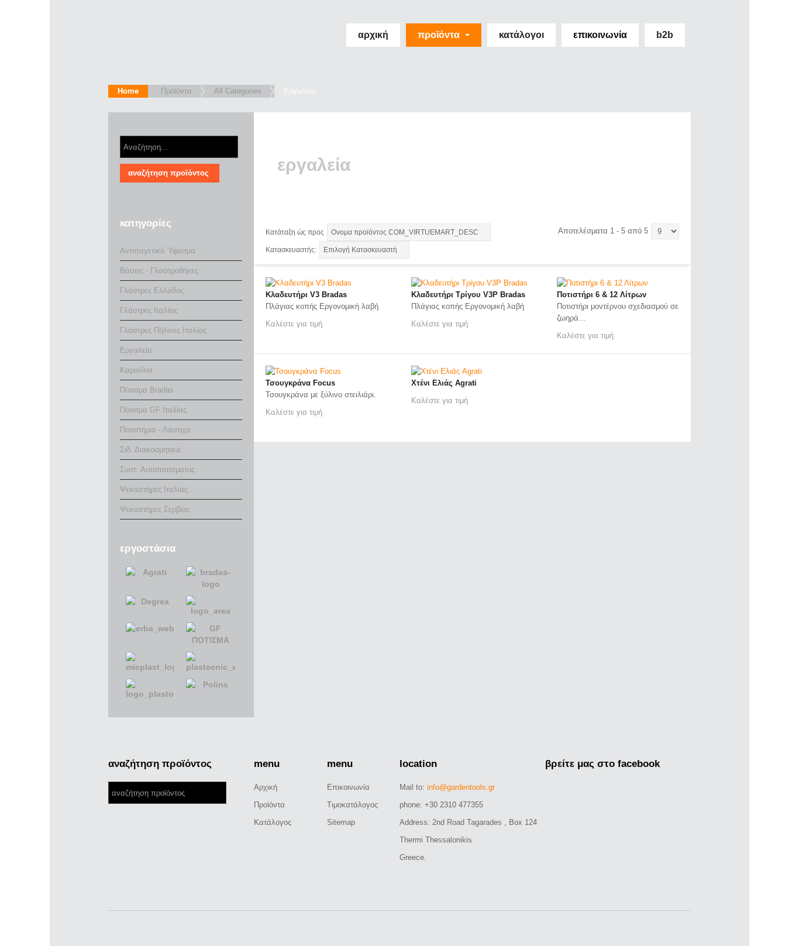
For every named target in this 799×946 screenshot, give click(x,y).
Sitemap (341, 822)
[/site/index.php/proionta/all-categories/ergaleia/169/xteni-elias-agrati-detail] (446, 371)
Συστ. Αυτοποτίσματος (157, 469)
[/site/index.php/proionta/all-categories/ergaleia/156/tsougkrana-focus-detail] (303, 371)
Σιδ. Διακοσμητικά (150, 449)
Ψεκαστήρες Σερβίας (155, 509)
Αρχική (373, 35)
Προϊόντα (440, 35)
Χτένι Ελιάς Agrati (444, 383)
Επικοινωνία (600, 35)
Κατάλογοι (521, 35)
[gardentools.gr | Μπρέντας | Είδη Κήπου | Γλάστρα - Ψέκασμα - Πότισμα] (182, 42)
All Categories (237, 91)
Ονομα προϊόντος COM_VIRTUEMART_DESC (404, 232)
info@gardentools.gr (461, 787)
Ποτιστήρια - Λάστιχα (155, 429)
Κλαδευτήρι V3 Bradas (306, 294)
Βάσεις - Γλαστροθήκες (159, 270)
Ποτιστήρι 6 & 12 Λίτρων (601, 294)
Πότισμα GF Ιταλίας (153, 409)
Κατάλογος (272, 822)
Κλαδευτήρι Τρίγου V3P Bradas (468, 294)
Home (128, 91)
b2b (664, 35)
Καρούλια (136, 370)
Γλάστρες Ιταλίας (149, 310)
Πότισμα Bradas (147, 390)
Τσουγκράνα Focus (300, 383)
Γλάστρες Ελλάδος (152, 290)
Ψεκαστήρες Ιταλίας (154, 489)
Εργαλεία (136, 350)
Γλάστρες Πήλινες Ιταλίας (163, 330)
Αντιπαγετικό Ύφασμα (157, 250)
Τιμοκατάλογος (352, 804)
